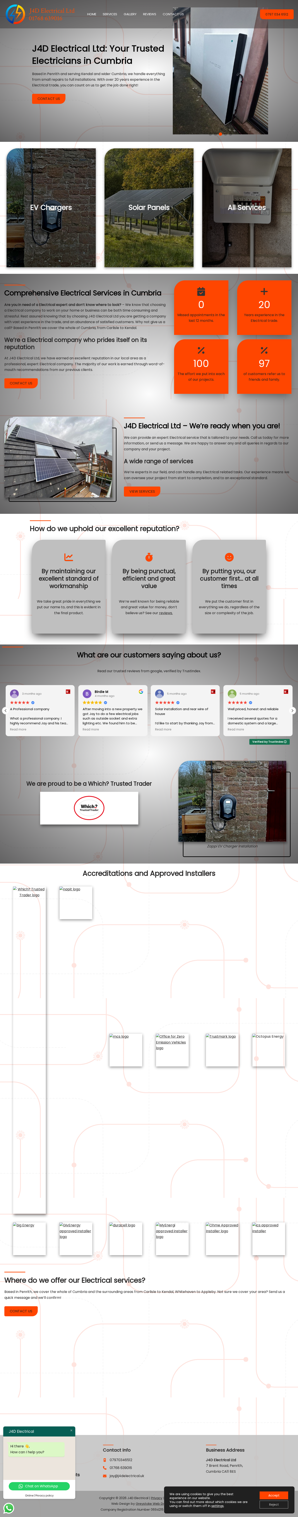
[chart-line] (68, 557)
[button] (277, 14)
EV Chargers (51, 207)
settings (217, 1506)
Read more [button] (18, 730)
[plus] (264, 291)
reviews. (166, 612)
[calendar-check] (201, 291)
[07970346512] (117, 1460)
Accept (273, 1495)
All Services (247, 207)
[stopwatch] (149, 557)
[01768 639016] (117, 1468)
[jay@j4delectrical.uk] (123, 1476)
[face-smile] (229, 557)
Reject (274, 1504)
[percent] (201, 350)
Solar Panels (149, 207)
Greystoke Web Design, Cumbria (161, 1504)
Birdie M (101, 691)
